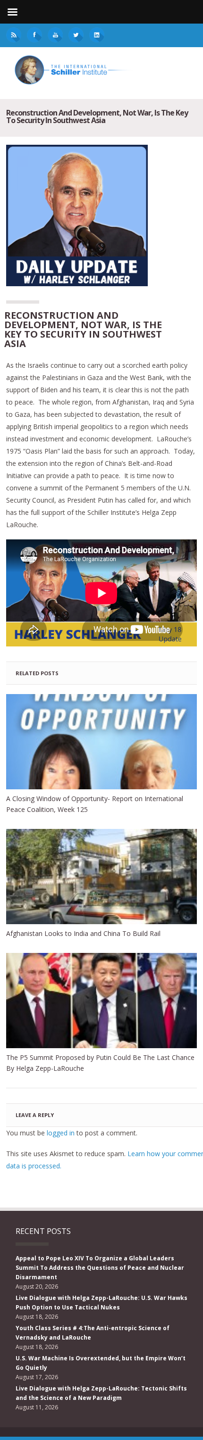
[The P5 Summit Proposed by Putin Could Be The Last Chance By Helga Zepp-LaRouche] (101, 1000)
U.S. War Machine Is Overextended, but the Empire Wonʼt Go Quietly (101, 1363)
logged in (61, 1132)
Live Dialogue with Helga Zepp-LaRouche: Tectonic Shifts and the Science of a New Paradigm (101, 1393)
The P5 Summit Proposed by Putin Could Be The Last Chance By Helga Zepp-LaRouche (100, 1063)
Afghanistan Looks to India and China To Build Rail (83, 933)
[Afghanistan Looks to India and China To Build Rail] (101, 876)
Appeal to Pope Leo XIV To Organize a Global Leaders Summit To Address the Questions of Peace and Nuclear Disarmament (100, 1267)
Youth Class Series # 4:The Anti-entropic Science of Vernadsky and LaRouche (92, 1332)
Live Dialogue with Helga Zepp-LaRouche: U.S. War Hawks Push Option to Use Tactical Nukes (101, 1302)
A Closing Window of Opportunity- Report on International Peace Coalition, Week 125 (94, 804)
